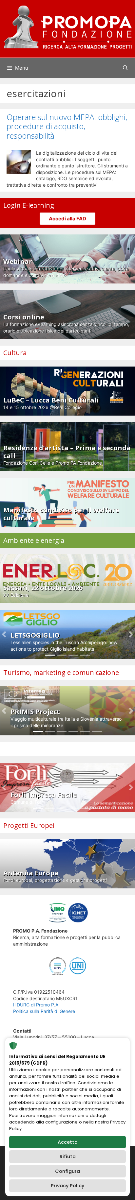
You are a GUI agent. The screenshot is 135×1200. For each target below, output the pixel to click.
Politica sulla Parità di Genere (44, 1011)
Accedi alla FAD (67, 218)
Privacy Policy (67, 1185)
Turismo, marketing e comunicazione (61, 672)
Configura (67, 1171)
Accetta (68, 1142)
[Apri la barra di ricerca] (125, 68)
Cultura (15, 352)
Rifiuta (68, 1156)
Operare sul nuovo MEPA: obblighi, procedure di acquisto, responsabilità (67, 126)
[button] (4, 634)
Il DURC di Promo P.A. (36, 1004)
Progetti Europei (28, 825)
